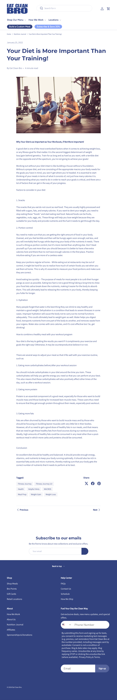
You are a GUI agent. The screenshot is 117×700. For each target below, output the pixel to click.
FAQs (63, 583)
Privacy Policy (85, 657)
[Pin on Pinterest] (99, 483)
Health (21, 489)
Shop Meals (12, 583)
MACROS (47, 489)
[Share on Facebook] (93, 483)
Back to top (57, 566)
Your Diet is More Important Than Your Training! (45, 34)
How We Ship (67, 599)
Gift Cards (11, 593)
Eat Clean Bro (17, 687)
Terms (97, 657)
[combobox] (64, 8)
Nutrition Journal (20, 34)
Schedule (65, 593)
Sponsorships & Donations (19, 634)
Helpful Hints (33, 489)
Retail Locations (14, 599)
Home (9, 34)
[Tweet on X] (86, 483)
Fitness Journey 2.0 (44, 483)
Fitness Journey (24, 483)
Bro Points (12, 588)
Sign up (102, 668)
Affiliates (11, 629)
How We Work (13, 614)
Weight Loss (51, 494)
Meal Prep (22, 494)
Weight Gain (36, 494)
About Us (11, 619)
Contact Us (66, 588)
